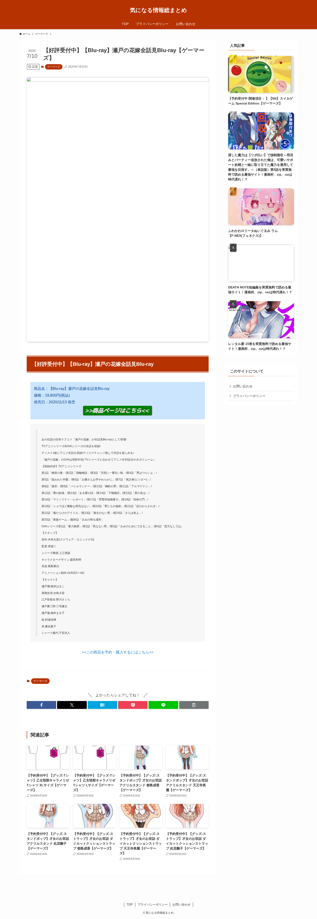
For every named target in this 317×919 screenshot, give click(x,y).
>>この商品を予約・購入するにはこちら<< (117, 652)
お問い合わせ (242, 386)
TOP (129, 904)
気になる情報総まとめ (158, 10)
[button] (41, 705)
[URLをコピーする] (194, 705)
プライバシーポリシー (249, 396)
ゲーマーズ (53, 66)
